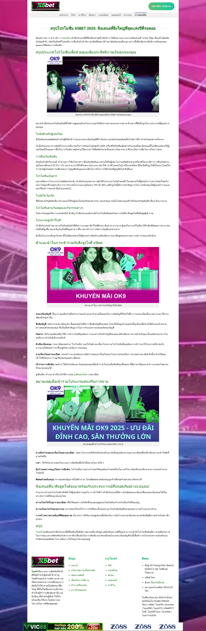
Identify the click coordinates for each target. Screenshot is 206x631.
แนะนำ (74, 565)
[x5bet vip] (46, 6)
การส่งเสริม (141, 15)
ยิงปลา (92, 15)
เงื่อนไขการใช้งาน (80, 580)
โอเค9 (39, 532)
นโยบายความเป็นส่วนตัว (83, 570)
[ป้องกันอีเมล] (157, 582)
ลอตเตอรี (116, 15)
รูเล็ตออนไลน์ (80, 374)
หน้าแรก (63, 15)
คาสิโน (82, 15)
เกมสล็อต (103, 15)
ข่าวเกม (128, 15)
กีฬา (73, 15)
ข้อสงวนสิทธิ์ (77, 575)
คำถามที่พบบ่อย (79, 585)
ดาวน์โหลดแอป (78, 590)
